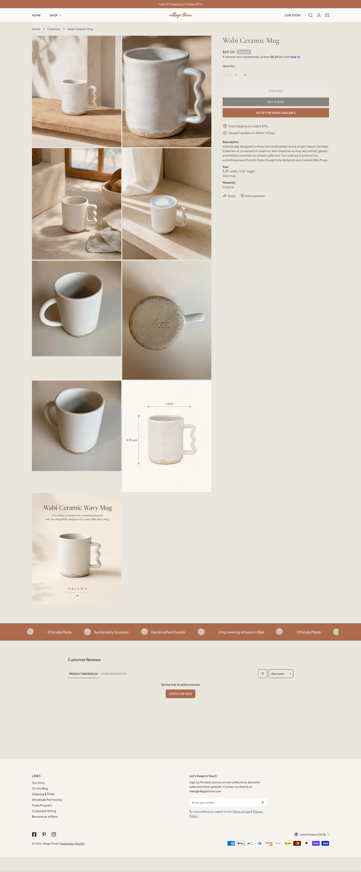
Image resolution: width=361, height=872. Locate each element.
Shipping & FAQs (43, 794)
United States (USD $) (313, 834)
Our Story (38, 782)
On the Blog (40, 788)
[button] (327, 15)
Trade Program (42, 805)
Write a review (180, 694)
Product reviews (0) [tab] (83, 673)
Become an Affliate (45, 816)
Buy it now (276, 102)
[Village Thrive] (180, 15)
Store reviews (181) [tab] (114, 673)
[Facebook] (34, 834)
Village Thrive (50, 843)
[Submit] (262, 802)
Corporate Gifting (44, 811)
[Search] (310, 15)
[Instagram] (54, 834)
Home (36, 29)
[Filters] (262, 673)
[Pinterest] (44, 834)
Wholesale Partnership (47, 799)
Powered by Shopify (72, 843)
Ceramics (53, 29)
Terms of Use (241, 811)
